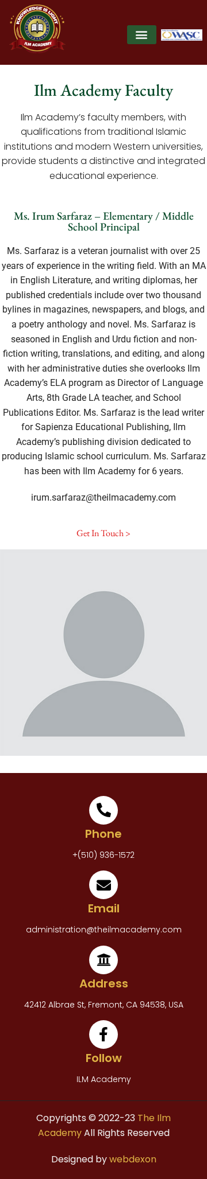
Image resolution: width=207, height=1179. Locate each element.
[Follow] (103, 1034)
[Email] (103, 884)
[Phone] (103, 810)
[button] (141, 34)
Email (104, 908)
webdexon (132, 1159)
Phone (103, 834)
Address (103, 983)
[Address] (103, 960)
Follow (104, 1058)
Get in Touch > (103, 533)
